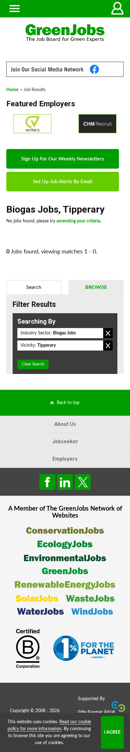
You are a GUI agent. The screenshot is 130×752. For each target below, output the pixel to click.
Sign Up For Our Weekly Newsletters (62, 158)
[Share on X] (83, 482)
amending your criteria (78, 221)
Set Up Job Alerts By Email (62, 181)
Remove (108, 333)
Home (12, 90)
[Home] (65, 33)
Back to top (68, 403)
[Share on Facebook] (47, 482)
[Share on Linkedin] (65, 482)
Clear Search (33, 364)
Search (33, 287)
